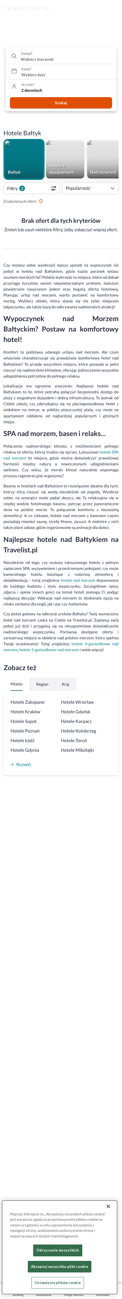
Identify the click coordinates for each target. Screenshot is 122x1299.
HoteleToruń (74, 740)
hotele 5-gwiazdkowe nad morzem (49, 649)
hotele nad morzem (78, 580)
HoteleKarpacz (76, 721)
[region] (60, 1247)
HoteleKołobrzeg (78, 731)
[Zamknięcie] (108, 1206)
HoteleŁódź (22, 740)
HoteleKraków (25, 711)
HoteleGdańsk (76, 711)
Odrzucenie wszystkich (57, 1250)
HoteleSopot (23, 721)
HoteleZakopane (27, 702)
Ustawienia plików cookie (58, 1282)
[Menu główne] (112, 8)
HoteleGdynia (24, 750)
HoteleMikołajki (77, 750)
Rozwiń (23, 764)
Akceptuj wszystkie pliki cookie (59, 1266)
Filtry (15, 188)
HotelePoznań (25, 731)
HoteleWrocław (77, 702)
